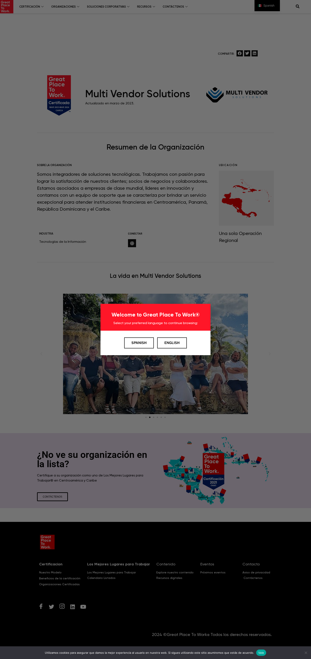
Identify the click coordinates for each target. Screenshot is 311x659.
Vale (261, 652)
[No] (306, 653)
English (172, 343)
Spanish (139, 343)
